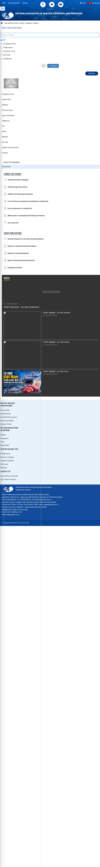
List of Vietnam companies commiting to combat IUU (28, 201)
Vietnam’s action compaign (18, 180)
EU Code (6, 55)
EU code (5, 142)
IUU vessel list (13, 223)
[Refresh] (43, 66)
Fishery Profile (6, 424)
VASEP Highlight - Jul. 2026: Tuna (55, 371)
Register (91, 73)
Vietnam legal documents (17, 187)
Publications (5, 454)
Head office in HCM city (9, 476)
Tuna (2, 442)
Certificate (7, 59)
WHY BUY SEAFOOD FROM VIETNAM (8, 404)
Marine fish (5, 445)
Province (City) (7, 110)
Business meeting (7, 457)
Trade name (8, 48)
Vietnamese (95, 3)
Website (5, 137)
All (4, 40)
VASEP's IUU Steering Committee (20, 194)
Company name (9, 44)
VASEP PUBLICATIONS (13, 233)
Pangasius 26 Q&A (15, 268)
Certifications (6, 414)
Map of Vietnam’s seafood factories (21, 260)
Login (84, 3)
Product (5, 153)
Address (5, 105)
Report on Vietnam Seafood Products (22, 246)
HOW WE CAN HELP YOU (9, 449)
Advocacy (4, 464)
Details (6, 167)
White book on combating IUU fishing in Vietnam (26, 216)
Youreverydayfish (14, 3)
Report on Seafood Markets (18, 253)
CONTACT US (5, 471)
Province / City (9, 51)
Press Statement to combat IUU (20, 208)
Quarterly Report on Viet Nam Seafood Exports (26, 239)
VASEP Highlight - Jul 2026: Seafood (56, 313)
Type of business (8, 115)
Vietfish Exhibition (7, 461)
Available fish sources (9, 417)
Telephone (6, 121)
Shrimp (3, 435)
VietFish (25, 3)
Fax (3, 126)
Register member (11, 162)
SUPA (4, 3)
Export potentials (7, 421)
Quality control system (10, 147)
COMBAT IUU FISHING (12, 174)
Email (4, 131)
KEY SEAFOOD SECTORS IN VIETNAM (9, 429)
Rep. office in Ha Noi (8, 479)
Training (4, 468)
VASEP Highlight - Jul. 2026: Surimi (56, 342)
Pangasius (5, 438)
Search (53, 66)
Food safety (5, 410)
